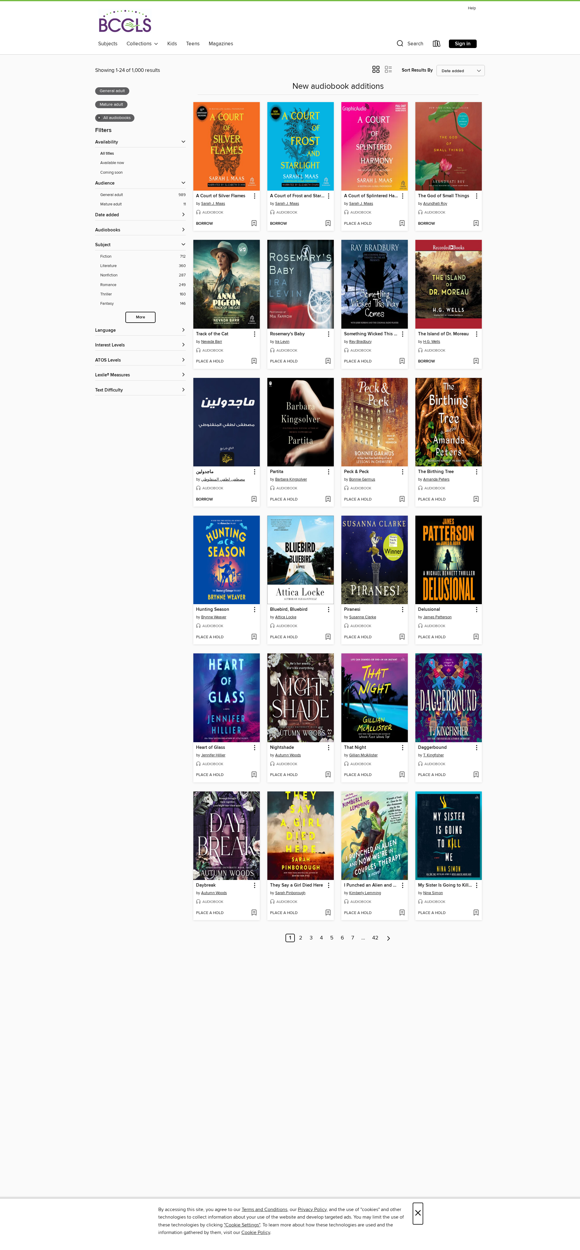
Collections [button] (140, 43)
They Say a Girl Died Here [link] (296, 885)
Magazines (221, 43)
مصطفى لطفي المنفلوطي (223, 479)
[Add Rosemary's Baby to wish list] (328, 362)
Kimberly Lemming (365, 893)
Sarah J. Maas (213, 203)
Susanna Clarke (362, 617)
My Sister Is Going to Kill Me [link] (445, 885)
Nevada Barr (211, 341)
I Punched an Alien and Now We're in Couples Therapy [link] (371, 885)
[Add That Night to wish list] (402, 775)
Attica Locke (285, 617)
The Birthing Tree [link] (436, 472)
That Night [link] (355, 747)
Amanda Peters (436, 479)
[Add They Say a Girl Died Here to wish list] (328, 913)
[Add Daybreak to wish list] (254, 913)
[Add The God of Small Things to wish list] (476, 224)
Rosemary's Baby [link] (287, 334)
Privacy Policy (312, 1210)
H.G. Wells (431, 341)
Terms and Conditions (264, 1210)
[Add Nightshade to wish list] (328, 775)
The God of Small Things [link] (443, 196)
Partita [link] (276, 472)
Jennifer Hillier (213, 755)
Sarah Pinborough (290, 893)
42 (375, 938)
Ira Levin (282, 341)
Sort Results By (417, 70)
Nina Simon (433, 893)
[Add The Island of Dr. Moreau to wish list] (476, 362)
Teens (193, 43)
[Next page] (389, 938)
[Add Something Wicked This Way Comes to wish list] (402, 362)
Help (472, 8)
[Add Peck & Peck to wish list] (402, 500)
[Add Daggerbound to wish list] (476, 775)
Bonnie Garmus (362, 479)
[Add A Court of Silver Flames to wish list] (254, 224)
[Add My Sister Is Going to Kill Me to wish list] (476, 913)
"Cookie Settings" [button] (242, 1225)
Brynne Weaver (213, 617)
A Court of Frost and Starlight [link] (297, 196)
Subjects (108, 43)
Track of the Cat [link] (212, 334)
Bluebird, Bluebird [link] (289, 609)
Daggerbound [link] (432, 747)
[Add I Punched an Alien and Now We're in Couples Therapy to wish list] (402, 913)
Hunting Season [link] (212, 609)
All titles (107, 153)
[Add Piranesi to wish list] (402, 637)
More (140, 317)
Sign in (463, 43)
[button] (409, 45)
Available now (112, 162)
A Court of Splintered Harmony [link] (371, 196)
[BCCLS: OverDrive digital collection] (125, 21)
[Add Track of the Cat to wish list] (254, 362)
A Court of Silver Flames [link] (220, 196)
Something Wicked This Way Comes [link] (371, 334)
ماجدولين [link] (205, 472)
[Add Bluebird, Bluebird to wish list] (328, 637)
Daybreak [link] (206, 885)
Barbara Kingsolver (291, 479)
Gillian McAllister (363, 755)
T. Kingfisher (433, 755)
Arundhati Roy (435, 203)
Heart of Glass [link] (210, 747)
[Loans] (437, 45)
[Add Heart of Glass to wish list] (254, 775)
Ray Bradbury (360, 341)
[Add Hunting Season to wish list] (254, 637)
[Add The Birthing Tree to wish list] (476, 500)
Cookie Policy (255, 1232)
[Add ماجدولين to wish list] (254, 500)
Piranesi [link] (352, 609)
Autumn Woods (288, 755)
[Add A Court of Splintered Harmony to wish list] (402, 224)
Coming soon (111, 172)
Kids (172, 43)
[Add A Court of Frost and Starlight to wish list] (328, 224)
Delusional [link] (429, 609)
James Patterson (437, 617)
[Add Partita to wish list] (328, 500)
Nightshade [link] (282, 747)
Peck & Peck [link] (356, 472)
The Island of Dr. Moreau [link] (443, 334)
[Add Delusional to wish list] (476, 637)
